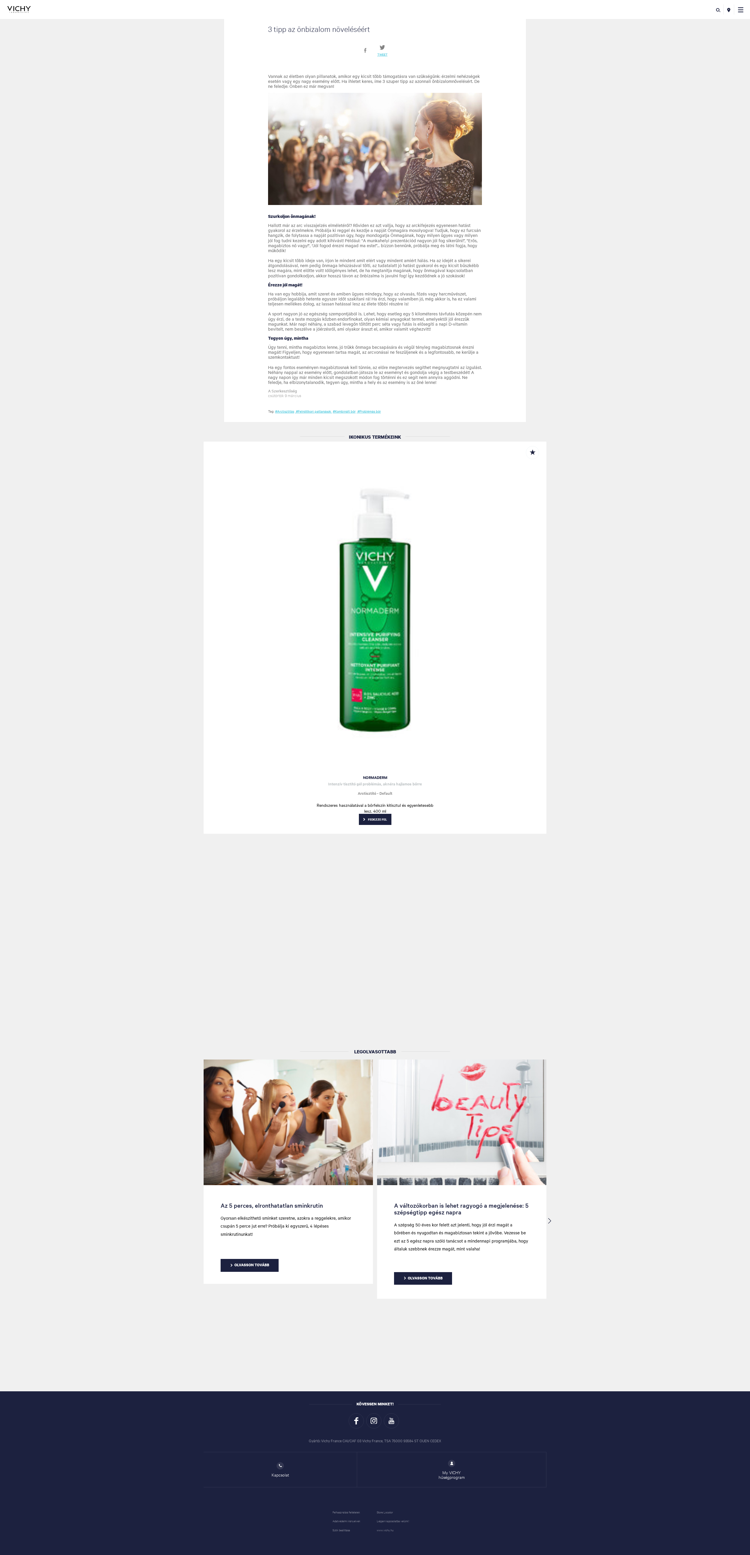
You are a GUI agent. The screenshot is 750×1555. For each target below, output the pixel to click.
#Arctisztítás (284, 411)
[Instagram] (373, 1420)
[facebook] (365, 50)
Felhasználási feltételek (346, 1512)
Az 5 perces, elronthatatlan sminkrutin (272, 1205)
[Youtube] (391, 1420)
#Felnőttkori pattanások (313, 411)
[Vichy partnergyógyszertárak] (729, 9)
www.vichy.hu (385, 1530)
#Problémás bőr (369, 411)
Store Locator (385, 1512)
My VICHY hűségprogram (452, 1474)
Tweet (382, 54)
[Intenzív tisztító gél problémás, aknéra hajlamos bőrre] (375, 606)
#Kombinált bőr (344, 411)
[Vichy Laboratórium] (19, 9)
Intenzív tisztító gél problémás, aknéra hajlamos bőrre (375, 784)
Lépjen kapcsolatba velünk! (393, 1521)
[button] (740, 9)
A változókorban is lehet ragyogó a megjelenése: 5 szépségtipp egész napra (461, 1208)
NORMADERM (375, 777)
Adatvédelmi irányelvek (346, 1521)
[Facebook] (356, 1420)
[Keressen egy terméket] (718, 9)
